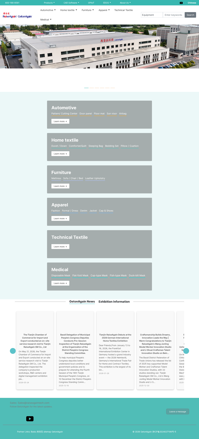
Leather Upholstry (95, 178)
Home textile (67, 10)
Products (48, 2)
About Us (124, 2)
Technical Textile (123, 10)
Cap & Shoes (106, 210)
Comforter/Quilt (77, 145)
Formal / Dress (70, 210)
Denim (83, 210)
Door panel (86, 113)
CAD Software (71, 2)
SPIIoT (91, 2)
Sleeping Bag (96, 145)
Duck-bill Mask (137, 275)
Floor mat (99, 113)
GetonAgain (57, 431)
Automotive (47, 10)
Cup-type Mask (99, 275)
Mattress (56, 178)
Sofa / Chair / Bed (73, 178)
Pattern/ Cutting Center (64, 113)
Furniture (87, 10)
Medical (45, 19)
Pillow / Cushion (130, 145)
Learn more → (60, 121)
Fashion (55, 210)
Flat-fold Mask (80, 275)
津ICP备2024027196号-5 (164, 431)
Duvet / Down (59, 145)
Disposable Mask (60, 275)
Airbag (122, 113)
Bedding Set (112, 145)
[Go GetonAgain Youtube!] (181, 2)
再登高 (40, 431)
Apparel (103, 10)
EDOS (106, 2)
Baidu (33, 431)
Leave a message (177, 411)
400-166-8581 (12, 2)
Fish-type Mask (118, 275)
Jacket (93, 210)
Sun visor (112, 113)
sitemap (47, 431)
